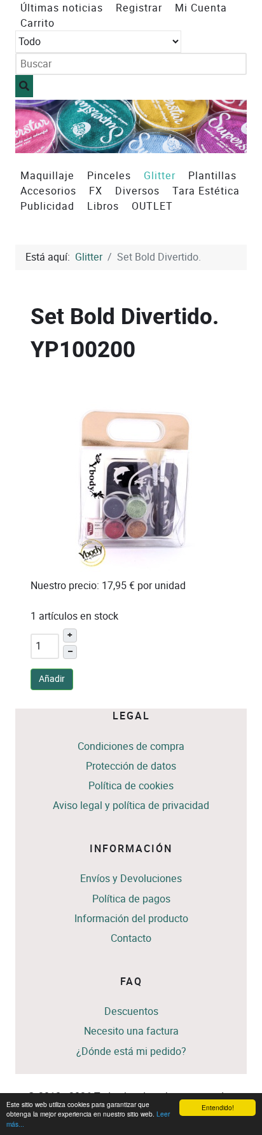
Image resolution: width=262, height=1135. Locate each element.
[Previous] (39, 126)
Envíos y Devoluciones (131, 878)
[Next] (223, 126)
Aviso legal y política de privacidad (131, 805)
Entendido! (218, 1107)
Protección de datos (131, 766)
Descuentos (131, 1011)
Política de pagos (131, 899)
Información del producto (131, 918)
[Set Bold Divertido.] (134, 476)
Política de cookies (131, 785)
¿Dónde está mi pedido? (131, 1051)
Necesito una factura (131, 1031)
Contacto (131, 938)
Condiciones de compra (131, 746)
